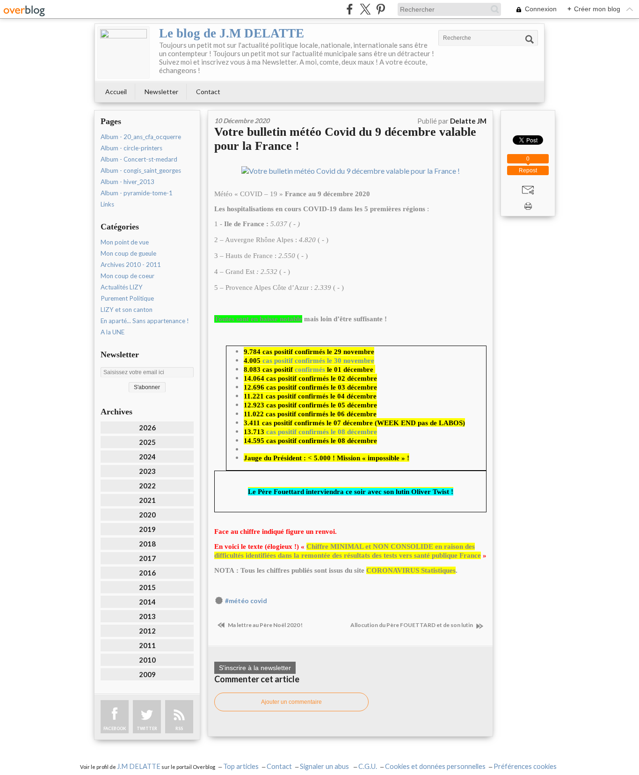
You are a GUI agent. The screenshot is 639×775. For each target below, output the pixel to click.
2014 (147, 602)
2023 (147, 471)
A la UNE (112, 332)
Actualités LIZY (122, 287)
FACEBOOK (114, 728)
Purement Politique (127, 298)
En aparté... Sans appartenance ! (145, 321)
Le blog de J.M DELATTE (231, 33)
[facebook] (350, 9)
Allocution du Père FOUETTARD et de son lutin (412, 624)
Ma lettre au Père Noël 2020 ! (265, 624)
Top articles (241, 766)
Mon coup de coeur (127, 276)
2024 (147, 456)
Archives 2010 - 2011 (131, 264)
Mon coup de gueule (128, 253)
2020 (147, 514)
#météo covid (246, 601)
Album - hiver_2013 (127, 181)
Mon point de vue (125, 242)
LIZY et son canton (126, 309)
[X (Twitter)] (365, 9)
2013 (147, 616)
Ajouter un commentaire (291, 702)
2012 (147, 631)
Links (107, 204)
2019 (147, 529)
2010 (147, 660)
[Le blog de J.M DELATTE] (123, 52)
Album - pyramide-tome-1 (137, 193)
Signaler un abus (325, 766)
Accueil (116, 92)
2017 (147, 558)
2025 (147, 442)
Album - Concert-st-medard (139, 159)
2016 (147, 572)
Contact (208, 92)
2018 (147, 543)
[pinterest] (380, 9)
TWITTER (147, 728)
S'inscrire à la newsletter (255, 668)
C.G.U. (367, 766)
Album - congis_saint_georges (141, 170)
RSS (179, 728)
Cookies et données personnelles (435, 766)
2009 (147, 674)
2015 (147, 587)
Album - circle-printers (131, 148)
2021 (147, 500)
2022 (147, 485)
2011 (147, 645)
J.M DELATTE (138, 766)
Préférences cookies (525, 766)
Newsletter (161, 92)
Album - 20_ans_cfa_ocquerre (141, 136)
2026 (147, 427)
